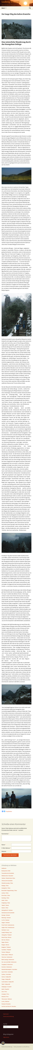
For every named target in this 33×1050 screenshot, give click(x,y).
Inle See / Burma (5, 940)
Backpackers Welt (6, 870)
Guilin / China (5, 900)
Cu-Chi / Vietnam (5, 920)
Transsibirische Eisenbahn (8, 873)
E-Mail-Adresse (6, 848)
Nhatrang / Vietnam (6, 917)
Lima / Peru (4, 991)
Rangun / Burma (5, 944)
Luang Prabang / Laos (7, 932)
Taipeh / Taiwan (5, 905)
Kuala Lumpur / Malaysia (7, 954)
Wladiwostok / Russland (7, 875)
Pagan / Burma (5, 942)
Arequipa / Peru (5, 994)
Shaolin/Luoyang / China (7, 883)
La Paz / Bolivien (5, 1001)
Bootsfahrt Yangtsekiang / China (9, 890)
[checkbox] (3, 1043)
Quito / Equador (5, 989)
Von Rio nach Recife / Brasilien (9, 1006)
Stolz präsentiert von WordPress (21, 1046)
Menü (3, 8)
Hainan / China (5, 907)
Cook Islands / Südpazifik (8, 981)
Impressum (6, 1014)
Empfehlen (9, 811)
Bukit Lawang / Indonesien (8, 959)
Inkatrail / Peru (5, 996)
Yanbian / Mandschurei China (8, 878)
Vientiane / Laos (5, 930)
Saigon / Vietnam (6, 922)
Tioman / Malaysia (6, 952)
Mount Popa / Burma (6, 937)
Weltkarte (4, 868)
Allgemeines (6, 1037)
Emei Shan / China (6, 895)
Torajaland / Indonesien (7, 964)
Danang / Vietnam (6, 915)
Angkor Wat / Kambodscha (8, 927)
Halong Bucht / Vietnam (7, 910)
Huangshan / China (6, 888)
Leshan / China (5, 893)
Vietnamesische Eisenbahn (8, 912)
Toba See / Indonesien (7, 957)
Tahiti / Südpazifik (6, 984)
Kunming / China (5, 898)
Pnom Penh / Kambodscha (8, 925)
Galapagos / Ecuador (7, 986)
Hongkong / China (6, 903)
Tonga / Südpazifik (6, 979)
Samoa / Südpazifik (6, 977)
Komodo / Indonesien (7, 967)
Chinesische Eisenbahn (7, 880)
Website (4, 851)
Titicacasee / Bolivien (7, 999)
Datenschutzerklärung (8, 1016)
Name (4, 844)
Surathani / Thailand (6, 949)
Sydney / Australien (6, 974)
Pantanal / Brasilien (6, 1004)
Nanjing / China (5, 885)
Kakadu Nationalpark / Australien (9, 969)
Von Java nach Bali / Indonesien (9, 962)
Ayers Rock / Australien (7, 972)
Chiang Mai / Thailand (6, 935)
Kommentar (5, 833)
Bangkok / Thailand (6, 947)
